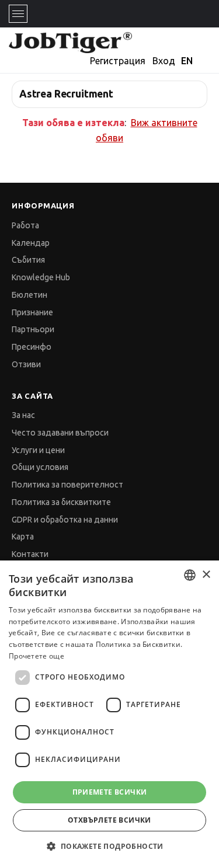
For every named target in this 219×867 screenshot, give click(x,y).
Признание (32, 312)
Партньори (33, 329)
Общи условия (40, 467)
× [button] (205, 574)
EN (187, 60)
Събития (28, 259)
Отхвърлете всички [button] (109, 820)
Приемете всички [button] (109, 792)
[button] (109, 846)
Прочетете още (36, 656)
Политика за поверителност (67, 484)
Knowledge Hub (41, 277)
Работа (25, 225)
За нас (23, 415)
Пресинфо (31, 346)
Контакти (30, 554)
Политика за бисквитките (61, 502)
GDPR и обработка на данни (65, 519)
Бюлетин (29, 295)
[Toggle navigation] (18, 14)
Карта (23, 536)
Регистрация (117, 60)
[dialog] (109, 713)
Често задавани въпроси (60, 432)
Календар (31, 243)
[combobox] (190, 575)
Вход (163, 60)
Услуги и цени (38, 450)
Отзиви (26, 364)
